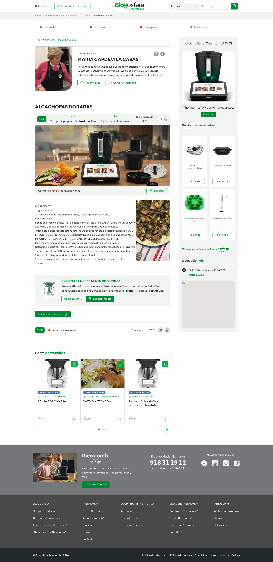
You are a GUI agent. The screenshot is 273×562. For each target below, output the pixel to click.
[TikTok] (236, 463)
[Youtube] (215, 463)
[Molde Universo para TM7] (195, 203)
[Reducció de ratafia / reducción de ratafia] (148, 377)
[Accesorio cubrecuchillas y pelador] (195, 149)
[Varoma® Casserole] (222, 149)
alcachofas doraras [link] (103, 15)
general (87, 15)
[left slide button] (38, 429)
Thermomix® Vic (50, 15)
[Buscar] (234, 6)
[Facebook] (204, 463)
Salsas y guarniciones (49, 392)
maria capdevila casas (71, 15)
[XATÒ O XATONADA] (102, 377)
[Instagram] (226, 463)
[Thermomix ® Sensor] (222, 203)
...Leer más (157, 74)
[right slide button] (167, 429)
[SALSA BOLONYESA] (57, 377)
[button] (184, 6)
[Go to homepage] (129, 6)
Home (38, 15)
